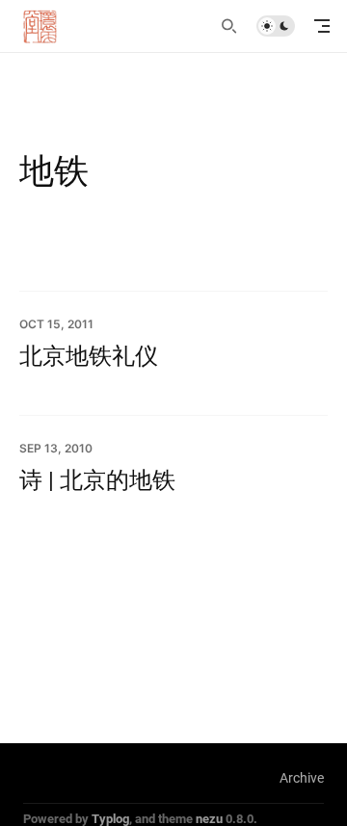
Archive (302, 777)
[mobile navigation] (321, 26)
